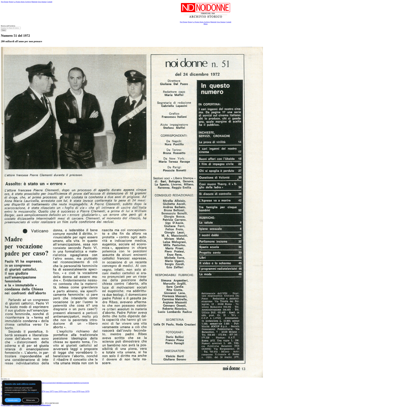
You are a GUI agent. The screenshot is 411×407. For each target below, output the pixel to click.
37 (55, 383)
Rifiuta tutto (30, 400)
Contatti (49, 2)
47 (72, 383)
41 (62, 383)
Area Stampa (42, 2)
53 (83, 383)
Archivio (28, 2)
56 (88, 383)
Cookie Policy (17, 405)
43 (66, 383)
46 (71, 383)
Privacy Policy (6, 405)
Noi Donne (4, 2)
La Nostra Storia (19, 2)
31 (45, 383)
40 (60, 383)
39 (59, 383)
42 (64, 383)
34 (50, 383)
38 (57, 383)
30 (43, 383)
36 (54, 383)
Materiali (34, 2)
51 (79, 383)
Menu (206, 24)
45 (69, 383)
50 (78, 383)
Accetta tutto (13, 400)
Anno (49, 391)
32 (47, 383)
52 (81, 383)
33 (48, 383)
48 (74, 383)
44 (67, 383)
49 (76, 383)
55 (86, 383)
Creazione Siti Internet (37, 405)
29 (42, 383)
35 (52, 383)
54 (84, 383)
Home (11, 2)
